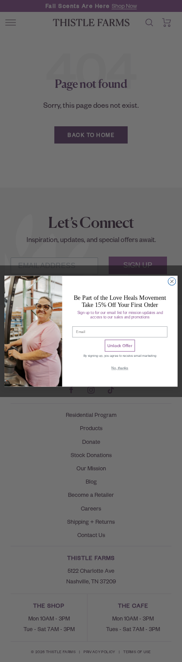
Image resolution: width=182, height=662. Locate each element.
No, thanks (119, 368)
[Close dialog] (172, 281)
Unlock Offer (119, 345)
